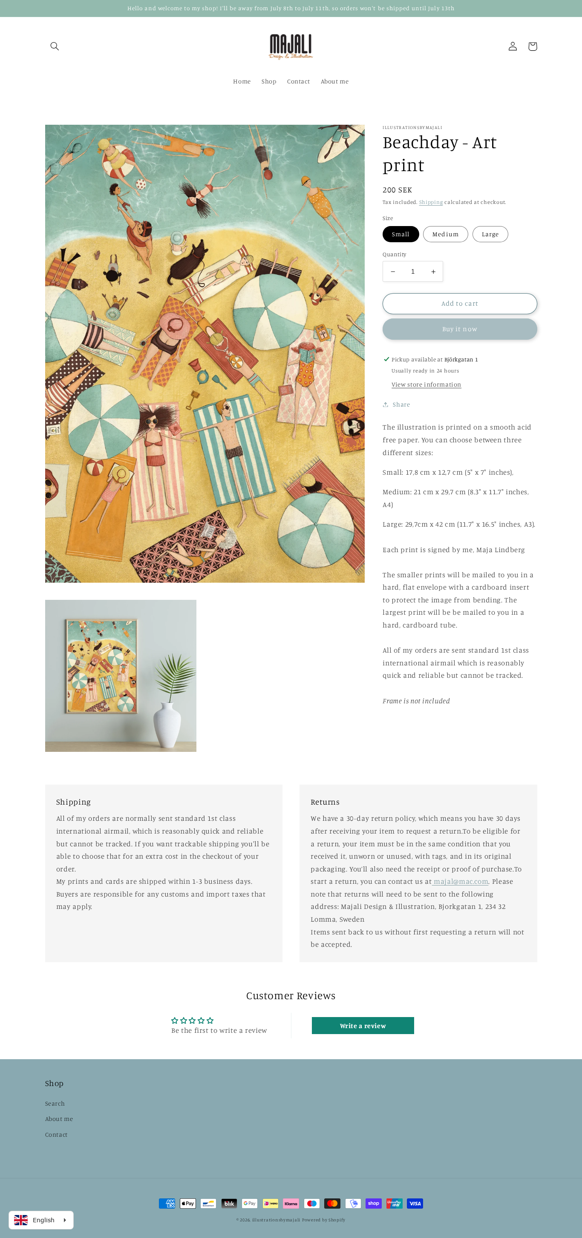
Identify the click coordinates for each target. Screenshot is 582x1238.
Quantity (394, 254)
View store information (426, 384)
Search (55, 1103)
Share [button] (401, 404)
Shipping (431, 202)
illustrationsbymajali (276, 1219)
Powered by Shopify (324, 1219)
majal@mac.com (460, 881)
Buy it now (460, 329)
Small (400, 234)
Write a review (363, 1025)
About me (59, 1118)
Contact (56, 1134)
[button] (55, 46)
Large (490, 234)
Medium (445, 234)
